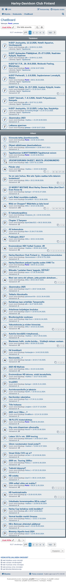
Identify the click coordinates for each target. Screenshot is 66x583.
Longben (28, 407)
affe (26, 47)
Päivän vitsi (14, 167)
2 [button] (33, 32)
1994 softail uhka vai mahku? (22, 483)
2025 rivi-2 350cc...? (18, 412)
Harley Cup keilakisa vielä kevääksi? (26, 509)
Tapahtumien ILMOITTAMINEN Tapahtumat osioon (32, 153)
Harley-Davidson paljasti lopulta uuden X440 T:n (31, 263)
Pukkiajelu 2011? (17, 237)
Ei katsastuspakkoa (18, 213)
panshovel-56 (30, 296)
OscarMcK (29, 199)
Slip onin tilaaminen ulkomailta (24, 427)
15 (60, 209)
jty (26, 494)
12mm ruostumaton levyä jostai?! (25, 444)
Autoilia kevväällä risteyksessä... (24, 334)
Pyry (26, 399)
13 (53, 209)
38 (63, 172)
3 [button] (36, 32)
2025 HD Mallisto (17, 367)
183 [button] (50, 32)
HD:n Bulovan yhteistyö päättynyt (24, 524)
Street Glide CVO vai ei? (20, 453)
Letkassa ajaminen (17, 125)
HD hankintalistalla (18, 492)
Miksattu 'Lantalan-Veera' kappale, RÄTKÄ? (29, 270)
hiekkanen (29, 438)
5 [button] (43, 32)
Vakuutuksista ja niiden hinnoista (24, 324)
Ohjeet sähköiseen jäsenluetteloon (25, 145)
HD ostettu (14, 476)
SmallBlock (29, 414)
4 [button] (40, 32)
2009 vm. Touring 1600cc (20, 460)
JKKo (27, 180)
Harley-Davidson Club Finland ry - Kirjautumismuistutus (35, 255)
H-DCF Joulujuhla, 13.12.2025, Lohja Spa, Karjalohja (33, 108)
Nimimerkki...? (16, 358)
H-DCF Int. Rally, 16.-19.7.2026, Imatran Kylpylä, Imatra (34, 87)
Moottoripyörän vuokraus (21, 317)
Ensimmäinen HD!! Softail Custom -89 (27, 246)
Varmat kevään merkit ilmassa (23, 516)
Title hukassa (15, 405)
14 (56, 209)
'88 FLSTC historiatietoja (20, 420)
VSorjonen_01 (30, 215)
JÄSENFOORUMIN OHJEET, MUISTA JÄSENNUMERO (34, 160)
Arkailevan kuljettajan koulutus (23, 309)
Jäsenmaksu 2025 (17, 287)
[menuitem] (8, 9)
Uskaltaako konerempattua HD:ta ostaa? (27, 501)
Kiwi (26, 231)
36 (56, 172)
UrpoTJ (28, 89)
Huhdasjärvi (29, 352)
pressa (16, 23)
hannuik (28, 360)
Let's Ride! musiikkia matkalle (23, 197)
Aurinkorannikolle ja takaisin (22, 389)
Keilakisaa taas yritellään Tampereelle (26, 302)
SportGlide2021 (30, 222)
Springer (28, 192)
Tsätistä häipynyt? (17, 468)
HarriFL (28, 392)
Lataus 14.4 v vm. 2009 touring (23, 436)
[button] (25, 32)
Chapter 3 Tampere (18, 220)
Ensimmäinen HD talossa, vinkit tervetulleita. (30, 374)
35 (53, 172)
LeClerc (28, 455)
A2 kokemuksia (16, 229)
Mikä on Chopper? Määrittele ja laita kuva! (29, 204)
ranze (27, 272)
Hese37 (28, 429)
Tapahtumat (26, 49)
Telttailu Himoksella (18, 294)
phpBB (31, 579)
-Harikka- (28, 120)
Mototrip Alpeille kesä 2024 (21, 531)
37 (60, 172)
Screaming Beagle (31, 110)
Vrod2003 (13, 382)
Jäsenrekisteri (30, 147)
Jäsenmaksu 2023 (17, 118)
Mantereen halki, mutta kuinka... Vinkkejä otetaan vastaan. (36, 341)
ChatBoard (8, 20)
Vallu (26, 162)
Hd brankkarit (15, 350)
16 (63, 209)
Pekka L (28, 463)
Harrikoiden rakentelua (19, 397)
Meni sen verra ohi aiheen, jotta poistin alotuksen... (33, 278)
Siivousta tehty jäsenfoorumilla (23, 138)
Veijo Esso (29, 319)
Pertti (10, 23)
